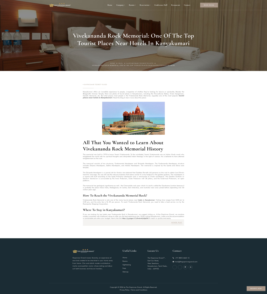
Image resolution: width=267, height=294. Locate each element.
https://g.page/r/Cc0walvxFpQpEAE (135, 218)
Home (112, 63)
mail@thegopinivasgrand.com (186, 262)
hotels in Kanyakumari (146, 200)
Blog (121, 63)
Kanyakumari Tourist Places (140, 63)
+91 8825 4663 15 (182, 258)
